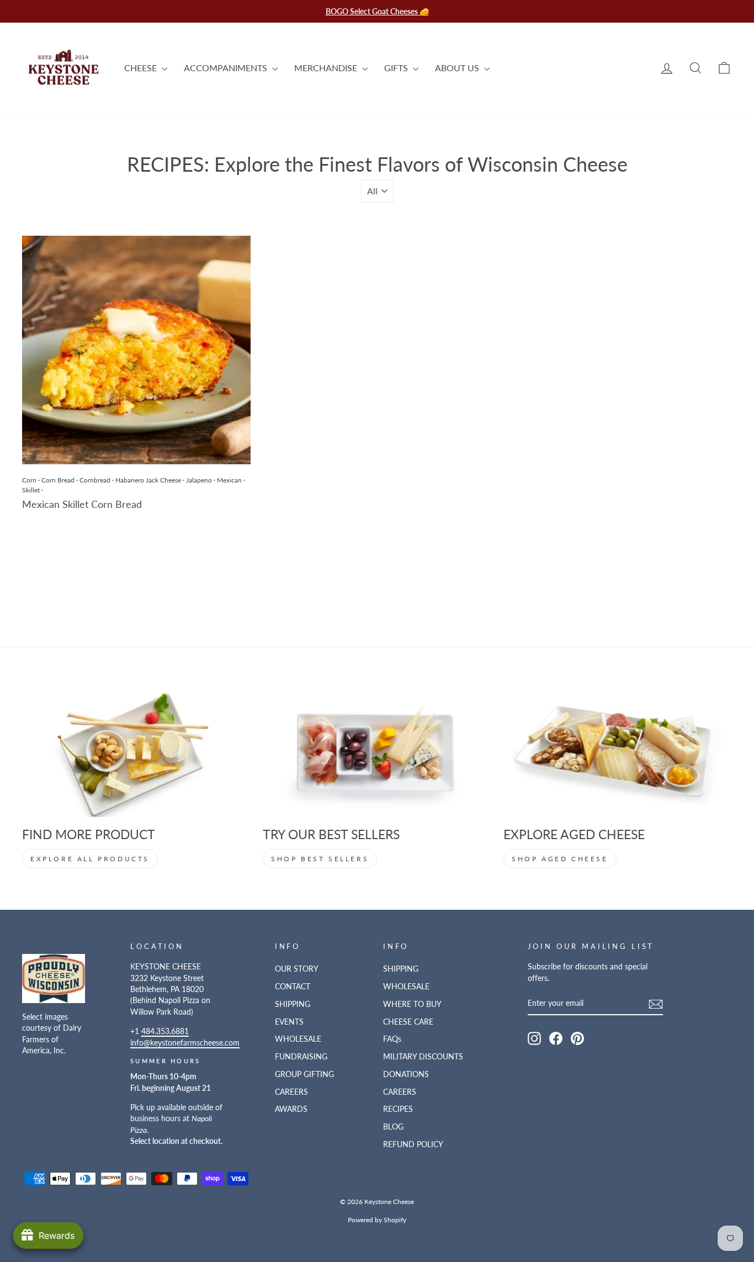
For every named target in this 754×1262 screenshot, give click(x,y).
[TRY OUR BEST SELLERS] (377, 752)
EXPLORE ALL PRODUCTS (90, 859)
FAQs (392, 1039)
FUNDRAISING (301, 1056)
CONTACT (292, 986)
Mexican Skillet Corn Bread (82, 504)
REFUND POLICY (413, 1144)
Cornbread (94, 480)
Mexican (229, 480)
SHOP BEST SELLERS (320, 859)
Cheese (141, 67)
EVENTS (289, 1021)
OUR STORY (296, 968)
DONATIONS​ (406, 1074)
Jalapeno (199, 480)
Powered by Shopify (377, 1220)
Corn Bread (58, 480)
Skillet (31, 490)
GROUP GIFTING (304, 1074)
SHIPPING (292, 1004)
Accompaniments (226, 67)
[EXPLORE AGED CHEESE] (617, 752)
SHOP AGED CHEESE (560, 859)
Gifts (397, 67)
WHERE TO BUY (412, 1004)
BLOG (393, 1126)
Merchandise (326, 67)
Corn (29, 480)
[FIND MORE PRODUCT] (136, 752)
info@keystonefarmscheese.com (185, 1042)
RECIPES (398, 1109)
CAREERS (291, 1092)
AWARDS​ (291, 1109)
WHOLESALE (298, 1039)
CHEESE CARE (408, 1021)
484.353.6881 (165, 1031)
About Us (458, 67)
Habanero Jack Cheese (148, 480)
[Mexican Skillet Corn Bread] (136, 350)
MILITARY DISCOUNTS (423, 1056)
